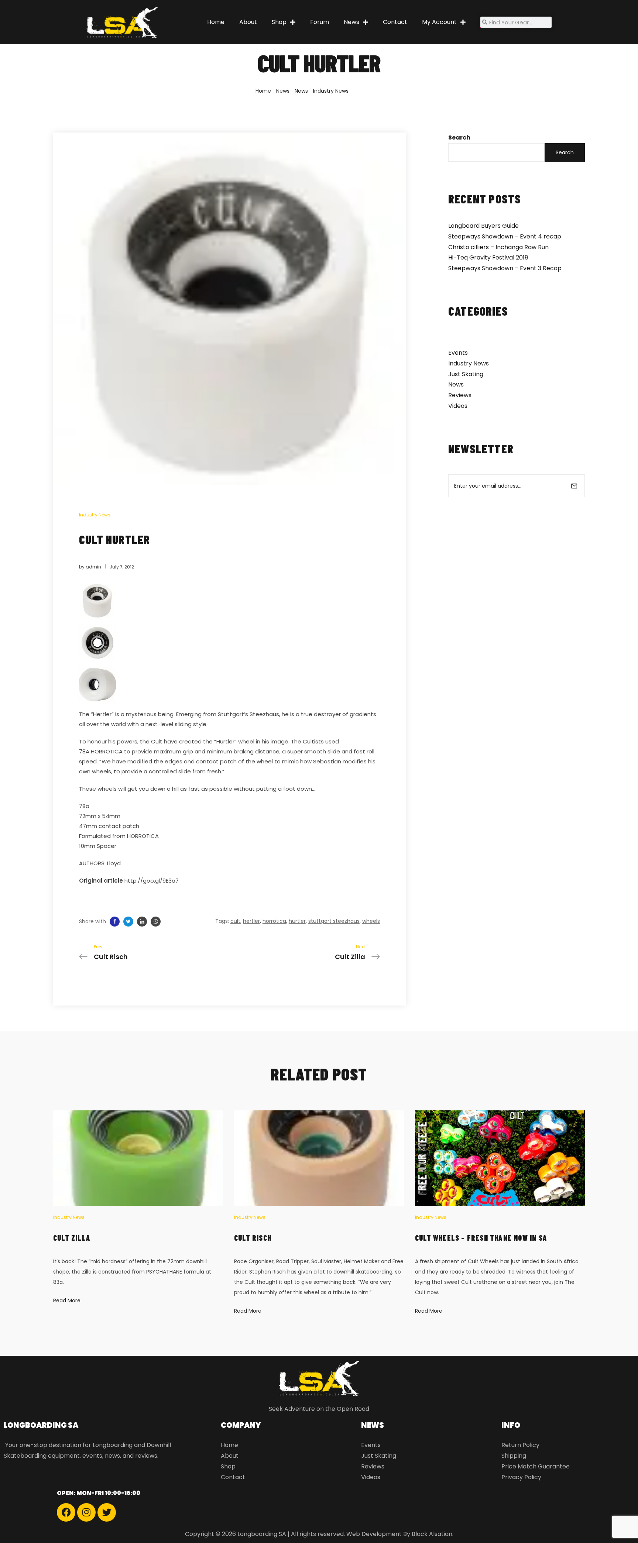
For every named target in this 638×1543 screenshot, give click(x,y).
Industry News (331, 90)
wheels (371, 921)
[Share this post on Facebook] (115, 922)
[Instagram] (86, 1512)
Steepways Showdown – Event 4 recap (504, 236)
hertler (251, 921)
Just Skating (465, 374)
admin (93, 567)
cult (235, 921)
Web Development (374, 1534)
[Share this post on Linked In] (142, 922)
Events (458, 352)
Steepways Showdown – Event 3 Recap (505, 268)
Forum (319, 22)
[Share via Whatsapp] (156, 922)
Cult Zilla (71, 1237)
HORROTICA (107, 751)
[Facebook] (66, 1512)
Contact (395, 22)
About (248, 22)
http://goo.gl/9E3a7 (151, 880)
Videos (457, 406)
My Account (439, 22)
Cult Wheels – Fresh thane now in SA (481, 1237)
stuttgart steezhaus (334, 921)
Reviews (459, 395)
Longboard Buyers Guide (483, 225)
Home (215, 22)
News (351, 22)
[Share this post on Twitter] (128, 922)
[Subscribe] (574, 486)
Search (459, 137)
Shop (279, 22)
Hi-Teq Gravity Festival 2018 (488, 257)
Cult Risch (252, 1237)
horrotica (274, 921)
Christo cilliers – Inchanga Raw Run (498, 247)
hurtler (297, 921)
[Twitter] (106, 1512)
